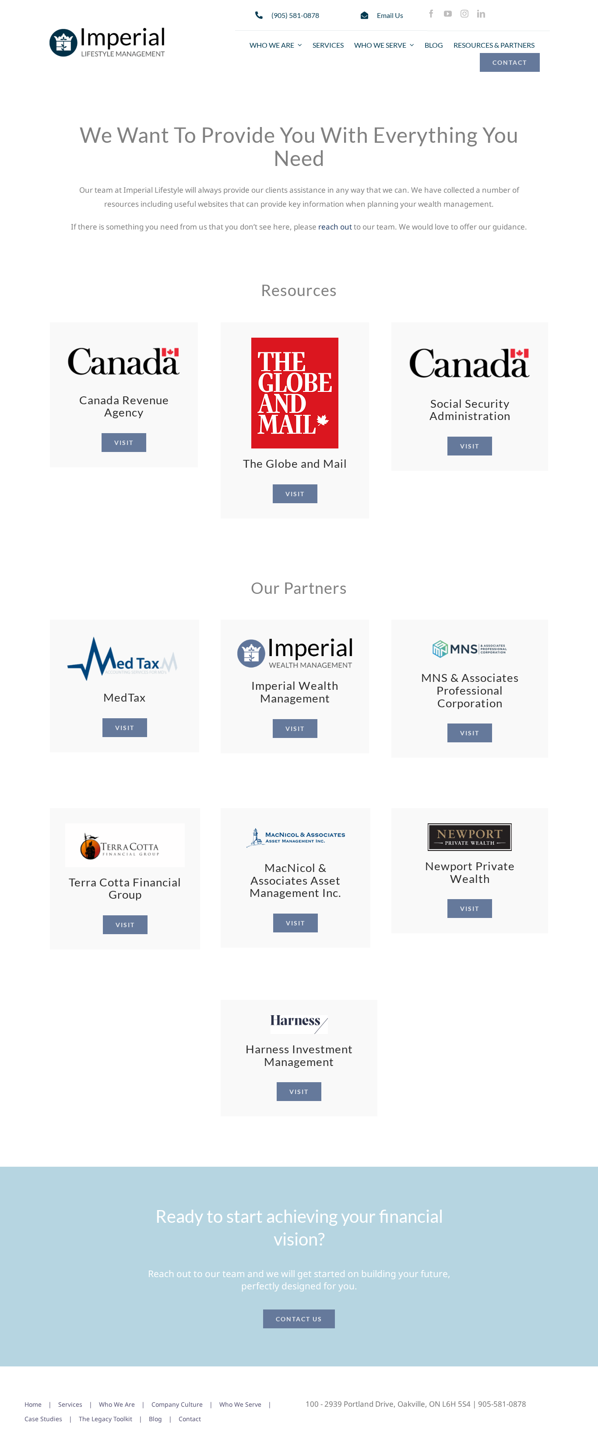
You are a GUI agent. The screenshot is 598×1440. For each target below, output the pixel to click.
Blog (155, 1419)
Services (70, 1404)
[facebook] (431, 14)
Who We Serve (240, 1404)
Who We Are (117, 1404)
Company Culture (177, 1404)
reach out (335, 227)
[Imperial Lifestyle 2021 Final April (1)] (107, 28)
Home (33, 1404)
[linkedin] (481, 14)
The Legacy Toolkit (105, 1419)
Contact (190, 1419)
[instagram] (464, 14)
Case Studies (43, 1419)
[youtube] (448, 14)
